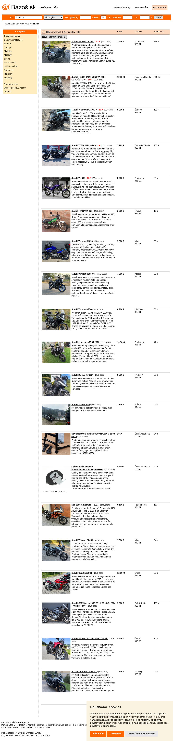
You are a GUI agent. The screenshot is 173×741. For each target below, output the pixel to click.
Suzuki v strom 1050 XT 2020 (85, 342)
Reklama (40, 725)
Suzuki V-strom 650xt (81, 309)
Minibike (8, 51)
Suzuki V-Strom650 (80, 404)
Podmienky (50, 725)
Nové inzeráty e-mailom (53, 37)
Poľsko (38, 735)
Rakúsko (47, 735)
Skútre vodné (10, 62)
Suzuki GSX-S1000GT (81, 573)
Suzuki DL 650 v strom (82, 375)
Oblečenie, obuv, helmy (15, 88)
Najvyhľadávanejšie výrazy (28, 733)
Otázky (12, 725)
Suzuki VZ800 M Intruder (83, 145)
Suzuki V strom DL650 (82, 241)
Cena (119, 32)
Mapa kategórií (8, 733)
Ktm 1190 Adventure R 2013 (84, 505)
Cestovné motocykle (13, 40)
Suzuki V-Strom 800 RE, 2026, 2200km (89, 638)
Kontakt (31, 725)
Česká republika (26, 735)
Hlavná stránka (11, 24)
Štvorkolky (9, 70)
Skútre (7, 59)
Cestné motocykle (12, 36)
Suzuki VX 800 (78, 178)
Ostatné (7, 91)
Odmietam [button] (115, 733)
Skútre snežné (10, 66)
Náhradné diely (11, 84)
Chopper (8, 47)
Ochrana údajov (63, 725)
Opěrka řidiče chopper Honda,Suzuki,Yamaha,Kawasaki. (87, 468)
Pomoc (4, 725)
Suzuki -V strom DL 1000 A (84, 110)
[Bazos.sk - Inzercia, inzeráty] (19, 9)
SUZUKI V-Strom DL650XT (84, 671)
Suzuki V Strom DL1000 (82, 41)
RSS (74, 725)
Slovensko (13, 735)
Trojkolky (8, 74)
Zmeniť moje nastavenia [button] (141, 733)
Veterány (8, 78)
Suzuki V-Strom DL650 (82, 540)
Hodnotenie (21, 725)
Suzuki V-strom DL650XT (83, 274)
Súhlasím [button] (98, 733)
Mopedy (7, 55)
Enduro (7, 44)
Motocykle (24, 24)
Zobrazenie (159, 32)
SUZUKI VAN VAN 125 (82, 211)
